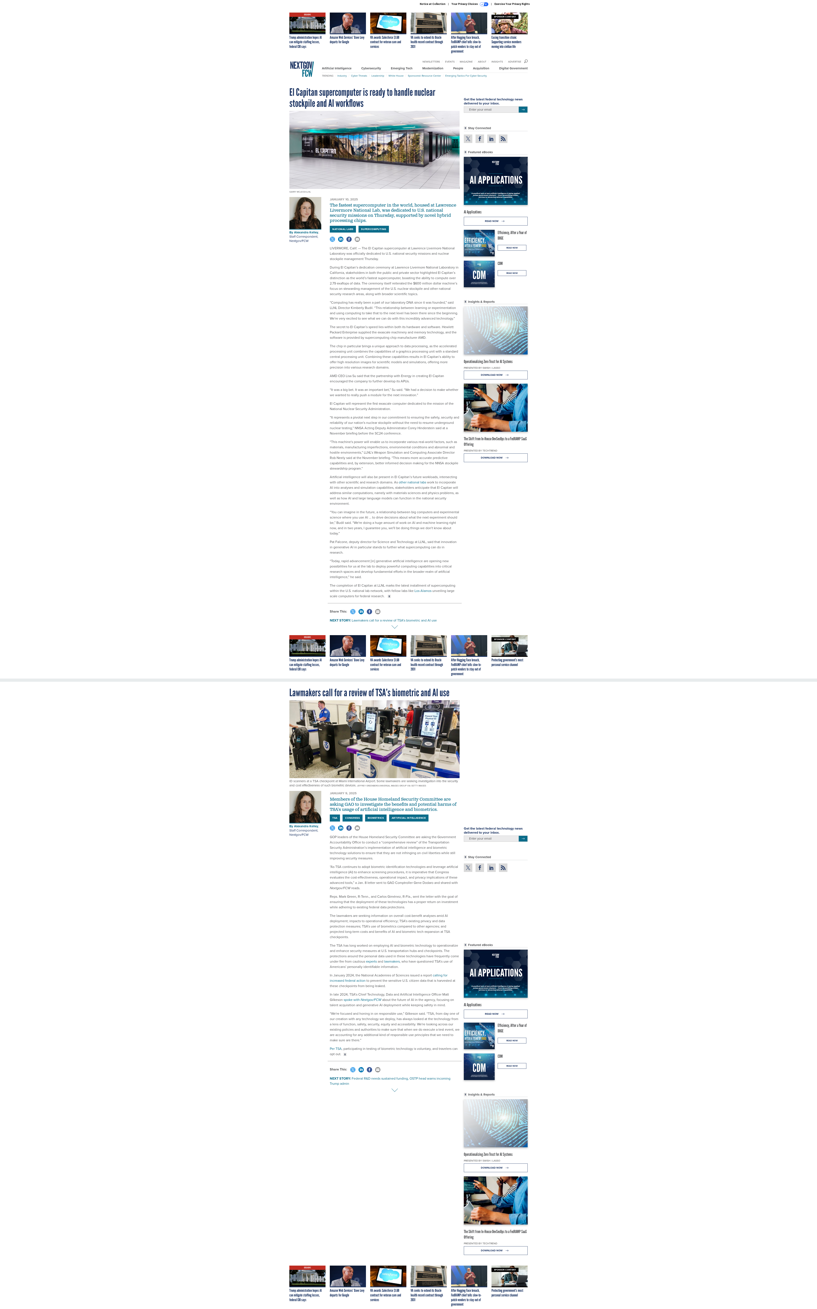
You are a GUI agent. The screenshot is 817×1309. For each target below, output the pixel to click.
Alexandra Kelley (306, 232)
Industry (342, 76)
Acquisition (481, 68)
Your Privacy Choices (464, 4)
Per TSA (336, 1048)
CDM (500, 263)
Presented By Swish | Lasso (482, 368)
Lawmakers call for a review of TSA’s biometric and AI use (394, 620)
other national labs (412, 482)
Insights (497, 62)
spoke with (362, 999)
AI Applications (472, 211)
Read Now (492, 221)
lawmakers (392, 961)
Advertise (514, 62)
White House (396, 76)
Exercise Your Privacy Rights (512, 4)
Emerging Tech (402, 68)
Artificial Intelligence (336, 68)
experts (371, 961)
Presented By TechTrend (480, 451)
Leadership (377, 76)
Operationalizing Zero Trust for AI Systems (488, 361)
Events (450, 62)
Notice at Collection (432, 4)
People (458, 68)
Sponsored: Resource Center (424, 76)
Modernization (432, 68)
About (482, 62)
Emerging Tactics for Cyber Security (466, 76)
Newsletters (431, 62)
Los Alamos (422, 590)
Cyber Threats (359, 76)
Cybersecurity (371, 68)
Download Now (492, 375)
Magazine (466, 62)
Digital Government (513, 68)
